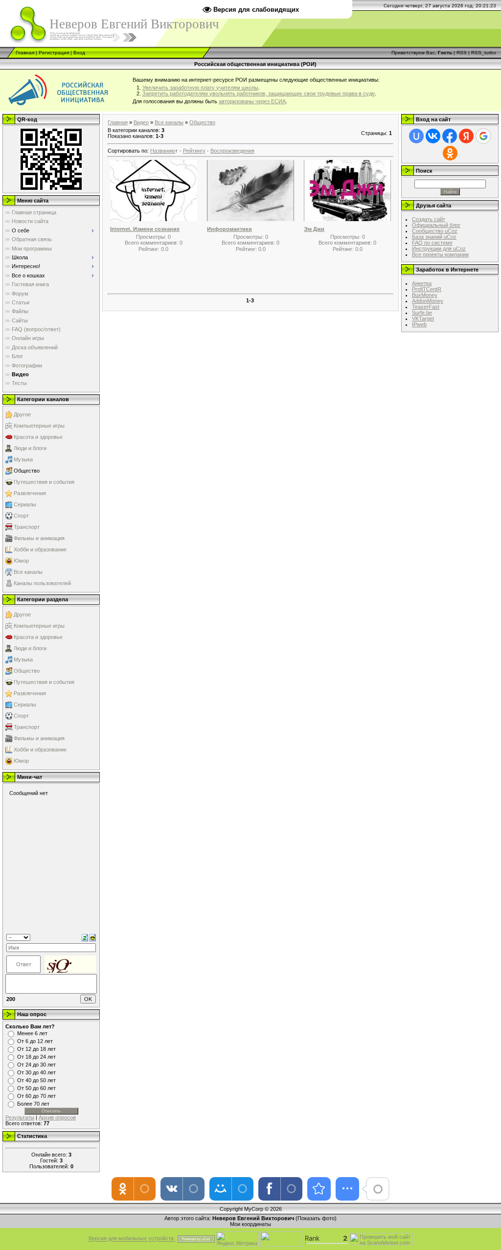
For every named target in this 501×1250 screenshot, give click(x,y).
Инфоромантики (229, 229)
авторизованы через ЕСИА (252, 101)
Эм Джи (314, 229)
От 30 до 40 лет (36, 1072)
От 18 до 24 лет (36, 1057)
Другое (22, 414)
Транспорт (27, 527)
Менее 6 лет (32, 1033)
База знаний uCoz (434, 237)
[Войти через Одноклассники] (450, 153)
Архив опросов (57, 1117)
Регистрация (54, 52)
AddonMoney (427, 301)
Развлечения (30, 493)
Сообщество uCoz (434, 231)
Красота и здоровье (38, 437)
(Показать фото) (316, 1218)
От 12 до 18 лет (36, 1049)
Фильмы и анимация (39, 538)
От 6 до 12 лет (35, 1041)
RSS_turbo (483, 52)
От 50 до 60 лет (36, 1088)
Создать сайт (428, 219)
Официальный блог (436, 225)
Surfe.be (422, 313)
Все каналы (28, 572)
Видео (141, 122)
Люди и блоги (30, 448)
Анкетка (422, 283)
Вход (79, 52)
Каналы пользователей (42, 583)
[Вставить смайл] (93, 937)
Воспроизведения (232, 151)
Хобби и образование (40, 549)
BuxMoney (424, 295)
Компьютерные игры (39, 426)
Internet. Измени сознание (145, 229)
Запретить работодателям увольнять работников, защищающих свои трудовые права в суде (258, 93)
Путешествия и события (44, 482)
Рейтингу (194, 151)
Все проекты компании (440, 254)
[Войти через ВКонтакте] (433, 136)
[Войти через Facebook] (449, 136)
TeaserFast (425, 307)
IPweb (419, 324)
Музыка (23, 459)
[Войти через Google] (483, 136)
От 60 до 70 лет (36, 1096)
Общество (27, 471)
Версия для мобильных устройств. (132, 1239)
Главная (25, 52)
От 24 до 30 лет (36, 1065)
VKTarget (423, 318)
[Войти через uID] (416, 136)
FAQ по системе (432, 243)
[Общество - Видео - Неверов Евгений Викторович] (319, 1189)
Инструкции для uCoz (439, 248)
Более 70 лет (33, 1104)
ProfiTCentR (426, 289)
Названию (162, 151)
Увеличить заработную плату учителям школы (200, 88)
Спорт (21, 516)
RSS (461, 52)
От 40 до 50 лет (36, 1080)
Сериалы (25, 504)
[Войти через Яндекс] (466, 136)
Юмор (21, 561)
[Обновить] (85, 937)
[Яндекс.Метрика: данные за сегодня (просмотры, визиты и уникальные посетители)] (237, 1239)
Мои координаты (250, 1224)
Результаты (19, 1117)
